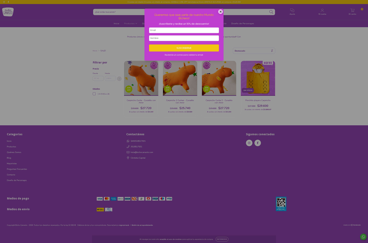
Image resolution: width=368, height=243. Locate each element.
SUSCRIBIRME (184, 48)
